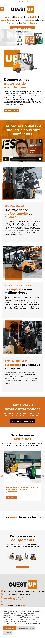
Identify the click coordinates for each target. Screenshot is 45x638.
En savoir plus (11, 110)
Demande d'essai (22, 567)
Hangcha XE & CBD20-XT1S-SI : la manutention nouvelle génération (22, 489)
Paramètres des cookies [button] (26, 628)
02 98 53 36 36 (13, 598)
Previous (2, 476)
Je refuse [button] (8, 633)
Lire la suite (12, 497)
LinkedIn (24, 605)
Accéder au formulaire (22, 421)
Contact (7, 602)
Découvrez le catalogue (22, 28)
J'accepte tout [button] (9, 628)
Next (43, 476)
